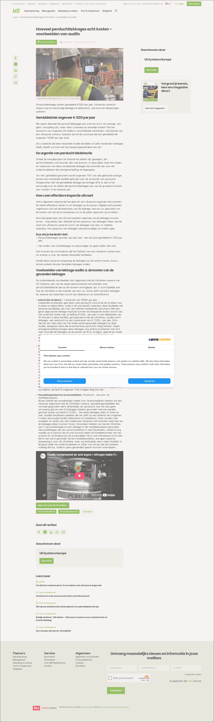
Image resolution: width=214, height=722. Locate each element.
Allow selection (64, 381)
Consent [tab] (62, 347)
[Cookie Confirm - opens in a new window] (159, 339)
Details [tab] (151, 347)
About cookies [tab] (107, 347)
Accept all (149, 381)
